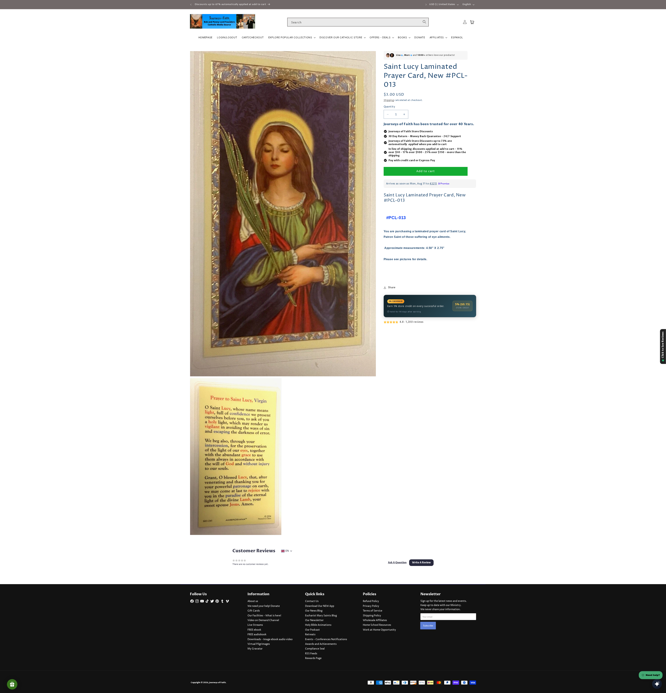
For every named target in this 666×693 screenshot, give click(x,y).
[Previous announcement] (191, 4)
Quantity (389, 107)
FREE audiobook (256, 634)
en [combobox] (287, 551)
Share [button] (392, 287)
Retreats (310, 634)
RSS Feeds (311, 653)
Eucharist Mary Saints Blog (321, 615)
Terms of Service (372, 611)
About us (252, 601)
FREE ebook (254, 630)
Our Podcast (312, 630)
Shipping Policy (372, 615)
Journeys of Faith (217, 682)
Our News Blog (313, 611)
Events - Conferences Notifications (326, 639)
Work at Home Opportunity (379, 630)
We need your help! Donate (263, 606)
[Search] (424, 22)
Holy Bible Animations (318, 625)
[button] (291, 37)
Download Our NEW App (319, 606)
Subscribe (428, 625)
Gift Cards (253, 611)
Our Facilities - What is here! (264, 615)
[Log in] (465, 22)
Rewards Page (313, 658)
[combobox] (358, 22)
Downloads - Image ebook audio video (270, 639)
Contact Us (312, 601)
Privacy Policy (371, 606)
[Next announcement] (426, 4)
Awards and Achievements (321, 644)
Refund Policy (371, 601)
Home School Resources (377, 625)
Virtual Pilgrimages (258, 644)
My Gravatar (255, 649)
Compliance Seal (315, 649)
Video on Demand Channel (263, 620)
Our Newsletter (314, 620)
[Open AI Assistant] (657, 684)
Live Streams (255, 625)
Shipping (389, 100)
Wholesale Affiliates (375, 620)
